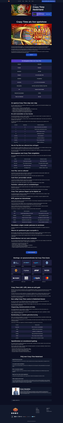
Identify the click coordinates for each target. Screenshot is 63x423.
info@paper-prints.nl (49, 411)
